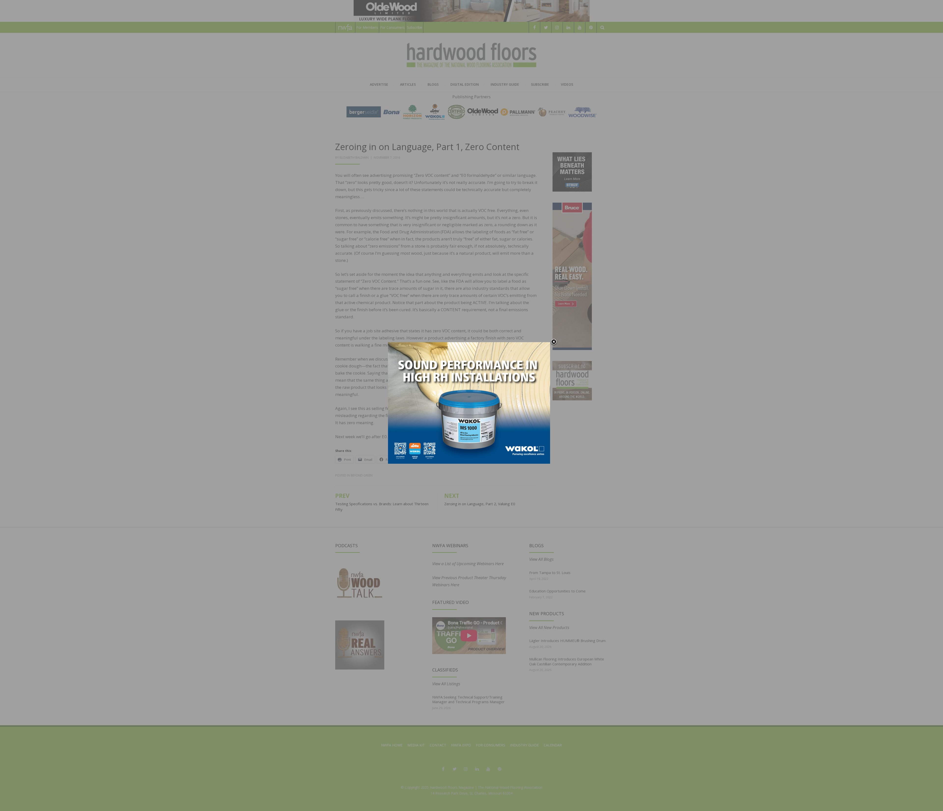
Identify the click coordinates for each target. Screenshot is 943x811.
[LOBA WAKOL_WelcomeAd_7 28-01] (469, 402)
